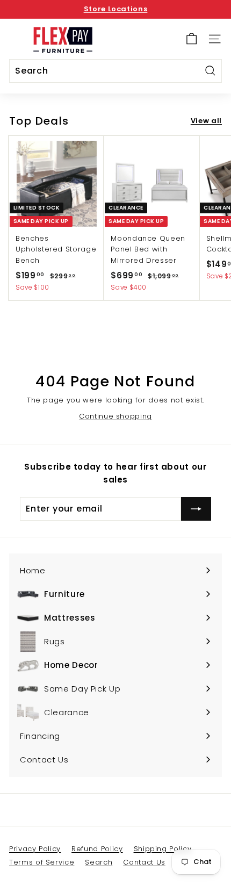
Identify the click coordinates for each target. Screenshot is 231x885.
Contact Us (144, 862)
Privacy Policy (35, 849)
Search (98, 862)
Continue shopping (115, 416)
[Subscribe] (196, 509)
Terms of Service (41, 862)
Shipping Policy (163, 849)
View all (206, 121)
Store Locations (116, 9)
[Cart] (191, 39)
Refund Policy (96, 849)
